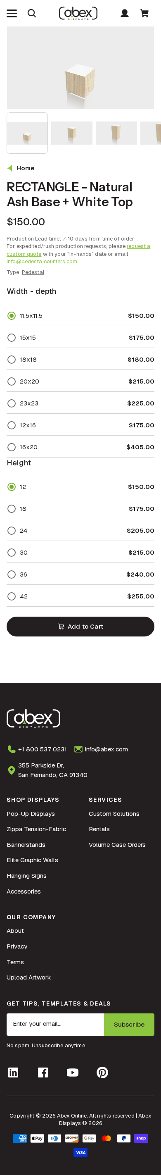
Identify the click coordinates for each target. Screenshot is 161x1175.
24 (23, 530)
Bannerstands (26, 844)
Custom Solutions (114, 813)
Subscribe (129, 1024)
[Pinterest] (102, 1072)
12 (23, 487)
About (15, 930)
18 (23, 508)
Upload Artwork (29, 977)
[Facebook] (43, 1072)
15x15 (28, 337)
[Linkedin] (13, 1072)
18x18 (28, 359)
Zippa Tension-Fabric (36, 829)
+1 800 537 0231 (42, 749)
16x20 (29, 447)
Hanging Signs (27, 875)
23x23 (29, 403)
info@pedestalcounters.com (42, 261)
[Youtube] (72, 1072)
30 (24, 552)
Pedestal (33, 272)
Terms (15, 962)
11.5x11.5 (31, 315)
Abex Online (72, 1115)
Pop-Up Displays (31, 813)
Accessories (24, 891)
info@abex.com (106, 749)
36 (23, 574)
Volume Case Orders (117, 844)
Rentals (99, 829)
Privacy (17, 946)
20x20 (29, 381)
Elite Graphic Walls (32, 860)
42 (24, 596)
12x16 (28, 425)
